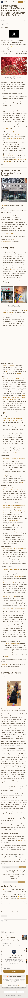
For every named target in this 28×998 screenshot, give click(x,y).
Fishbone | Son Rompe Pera (11, 432)
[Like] (2, 24)
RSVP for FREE (15, 452)
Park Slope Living (7, 943)
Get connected (5, 889)
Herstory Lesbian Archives (18, 678)
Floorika (3, 205)
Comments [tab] (4, 916)
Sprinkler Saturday (9, 582)
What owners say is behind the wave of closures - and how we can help (10, 941)
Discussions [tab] (11, 932)
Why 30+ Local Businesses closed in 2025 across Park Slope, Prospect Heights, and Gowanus (10, 937)
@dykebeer (9, 371)
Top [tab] (2, 932)
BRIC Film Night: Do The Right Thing (14, 548)
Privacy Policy (14, 981)
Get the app (20, 992)
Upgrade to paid (5, 664)
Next (24, 907)
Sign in (25, 1)
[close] (24, 950)
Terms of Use (20, 979)
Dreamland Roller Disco (10, 399)
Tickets (22, 325)
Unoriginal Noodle (15, 131)
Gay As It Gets (7, 251)
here (21, 482)
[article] (14, 940)
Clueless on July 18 (13, 475)
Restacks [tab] (10, 916)
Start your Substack (10, 992)
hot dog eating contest (13, 520)
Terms (19, 987)
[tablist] (6, 916)
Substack (8, 995)
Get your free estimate (7, 233)
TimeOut (8, 128)
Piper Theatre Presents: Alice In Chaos (15, 378)
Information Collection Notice (16, 980)
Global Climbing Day (9, 596)
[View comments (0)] (5, 24)
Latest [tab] (6, 932)
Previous (5, 907)
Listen (25, 20)
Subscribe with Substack (15, 976)
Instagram (7, 154)
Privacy (15, 987)
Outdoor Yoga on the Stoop (11, 569)
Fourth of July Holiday (10, 532)
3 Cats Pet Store (16, 138)
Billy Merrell (12, 269)
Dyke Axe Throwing (9, 365)
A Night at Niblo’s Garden (11, 643)
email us (19, 840)
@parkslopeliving (14, 134)
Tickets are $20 (18, 576)
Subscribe (20, 1)
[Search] (25, 932)
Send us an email (21, 898)
